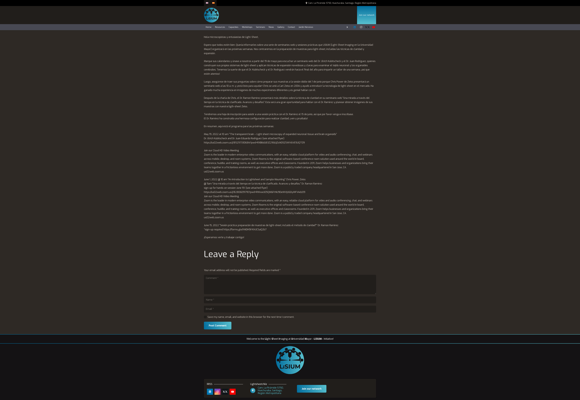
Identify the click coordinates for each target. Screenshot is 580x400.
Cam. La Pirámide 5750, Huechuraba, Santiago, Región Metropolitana (271, 390)
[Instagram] (361, 27)
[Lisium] (211, 15)
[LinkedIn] (354, 27)
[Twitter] (367, 27)
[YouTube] (373, 27)
